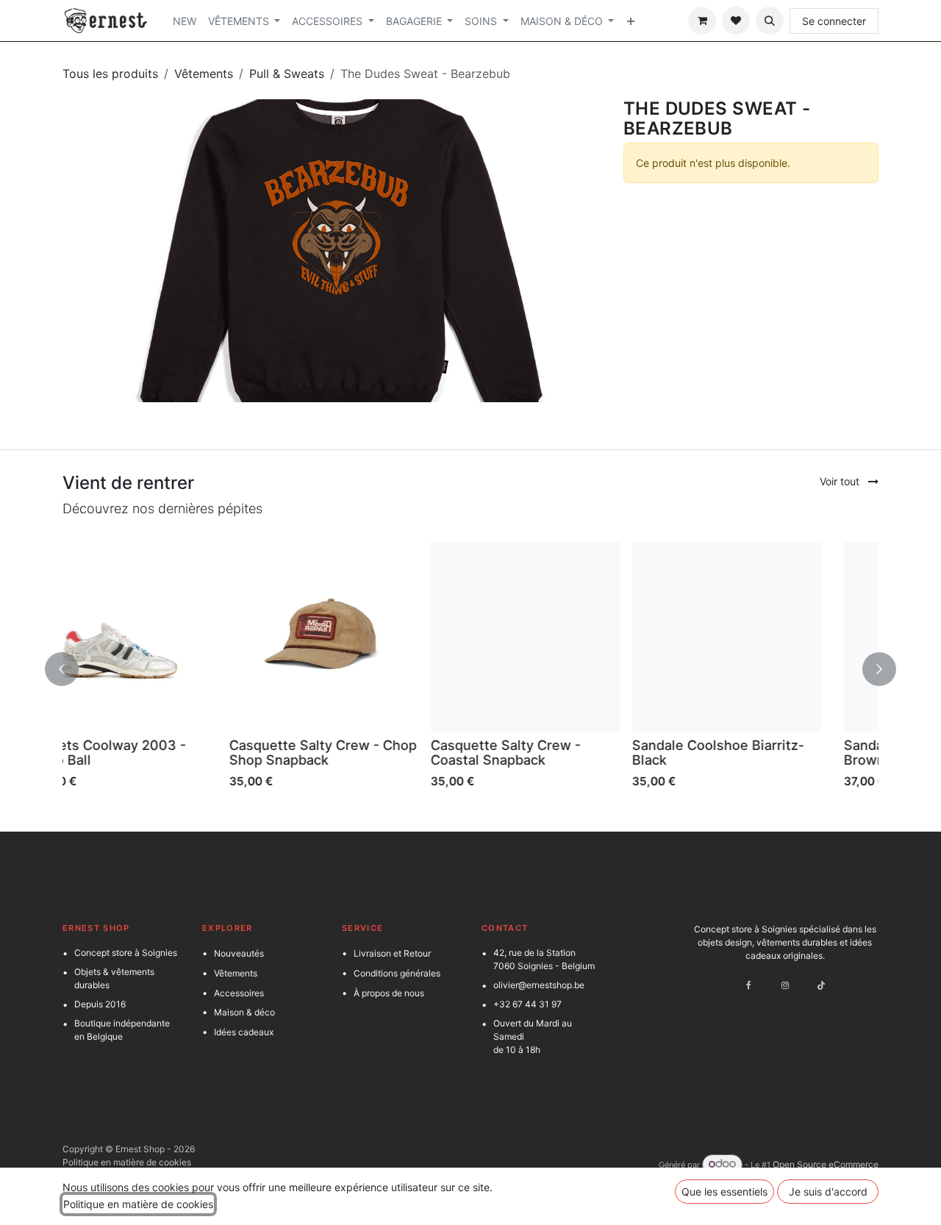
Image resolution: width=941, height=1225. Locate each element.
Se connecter (834, 21)
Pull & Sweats (286, 73)
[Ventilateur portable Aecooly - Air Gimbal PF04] (571, 637)
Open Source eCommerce (826, 1164)
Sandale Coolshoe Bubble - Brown (161, 752)
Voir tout (841, 481)
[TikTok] (821, 985)
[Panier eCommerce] (702, 21)
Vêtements (203, 73)
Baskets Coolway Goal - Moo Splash (367, 752)
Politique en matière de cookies (126, 1162)
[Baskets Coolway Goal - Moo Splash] (370, 637)
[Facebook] (748, 985)
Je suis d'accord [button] (828, 1191)
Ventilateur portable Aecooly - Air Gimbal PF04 (569, 752)
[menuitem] (184, 21)
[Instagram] (785, 985)
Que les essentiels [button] (724, 1191)
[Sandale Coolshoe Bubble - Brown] (168, 637)
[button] (770, 21)
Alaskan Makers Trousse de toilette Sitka (766, 752)
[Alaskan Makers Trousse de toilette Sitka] (772, 637)
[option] (470, 668)
